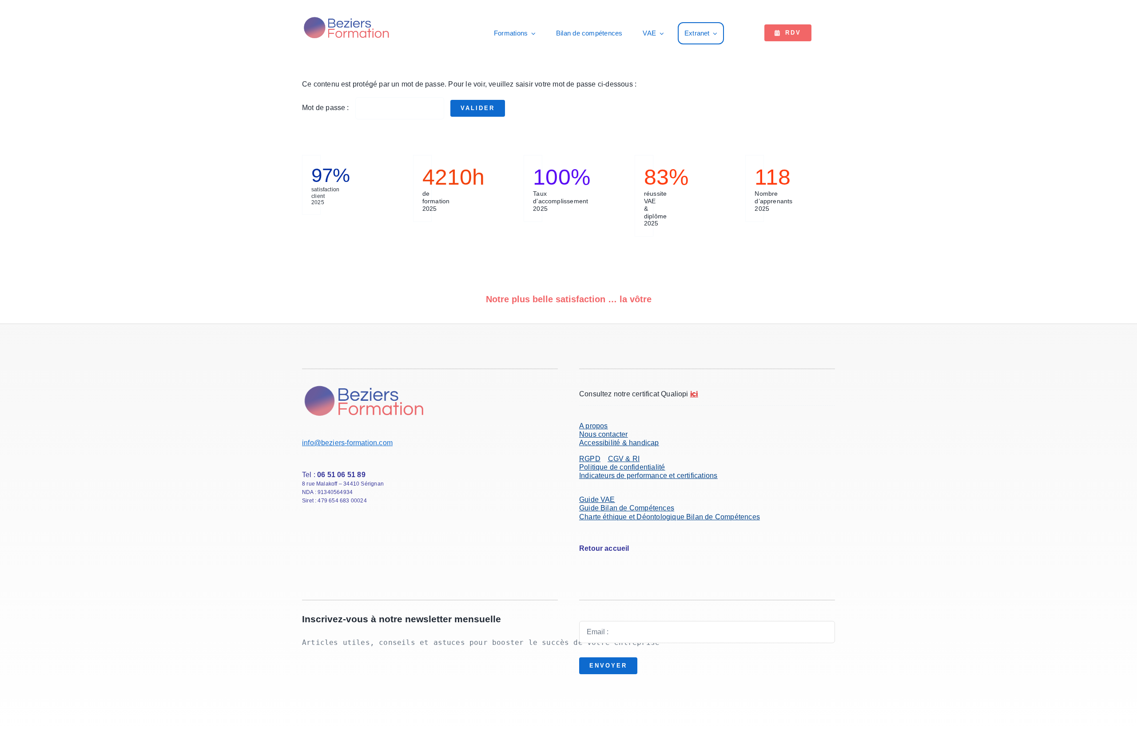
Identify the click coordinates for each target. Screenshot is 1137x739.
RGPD (589, 458)
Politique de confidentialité (622, 467)
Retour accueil (604, 548)
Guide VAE (597, 499)
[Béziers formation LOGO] (347, 18)
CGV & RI (624, 458)
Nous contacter (603, 434)
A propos (593, 426)
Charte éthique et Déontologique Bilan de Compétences (669, 517)
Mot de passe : (326, 107)
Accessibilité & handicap (619, 443)
